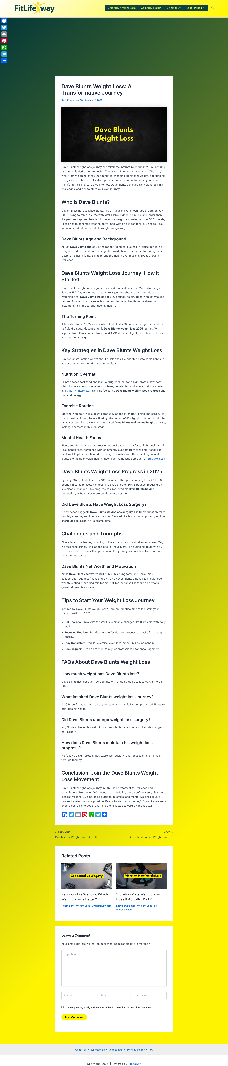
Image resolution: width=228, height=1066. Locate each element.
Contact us (98, 1049)
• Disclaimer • (116, 1049)
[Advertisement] (114, 51)
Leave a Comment (126, 905)
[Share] (4, 60)
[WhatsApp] (4, 47)
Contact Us (174, 7)
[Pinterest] (4, 40)
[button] (203, 8)
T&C (150, 1049)
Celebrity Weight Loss (122, 7)
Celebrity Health (151, 7)
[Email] (4, 34)
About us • (83, 1049)
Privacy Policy (136, 1049)
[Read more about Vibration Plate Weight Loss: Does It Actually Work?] (141, 875)
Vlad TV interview (78, 390)
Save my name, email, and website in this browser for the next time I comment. (109, 1007)
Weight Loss (83, 905)
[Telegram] (4, 54)
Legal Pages (194, 7)
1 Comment (67, 905)
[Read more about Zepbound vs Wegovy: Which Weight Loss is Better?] (86, 875)
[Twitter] (4, 27)
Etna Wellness (156, 458)
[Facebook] (4, 20)
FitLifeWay (134, 1063)
